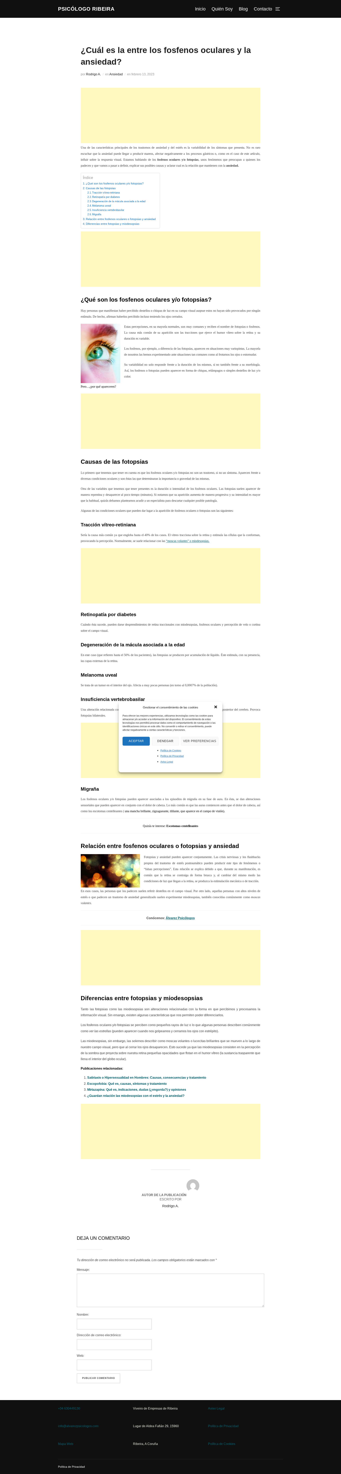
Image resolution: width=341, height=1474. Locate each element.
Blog (243, 8)
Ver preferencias (199, 741)
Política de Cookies (170, 750)
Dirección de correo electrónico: (99, 1335)
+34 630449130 (69, 1408)
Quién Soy (222, 8)
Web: (80, 1355)
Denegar (165, 741)
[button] (216, 707)
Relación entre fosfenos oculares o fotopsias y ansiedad (121, 219)
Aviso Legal (166, 761)
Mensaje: (83, 1269)
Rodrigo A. (93, 74)
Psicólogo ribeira (86, 9)
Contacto (263, 8)
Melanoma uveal (101, 205)
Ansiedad (116, 74)
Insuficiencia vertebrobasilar (108, 210)
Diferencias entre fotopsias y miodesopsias (112, 223)
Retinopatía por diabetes (106, 196)
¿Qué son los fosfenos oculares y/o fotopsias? (115, 183)
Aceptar (136, 741)
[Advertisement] (170, 115)
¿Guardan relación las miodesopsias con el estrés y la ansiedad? (136, 1095)
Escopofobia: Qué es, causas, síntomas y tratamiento (127, 1083)
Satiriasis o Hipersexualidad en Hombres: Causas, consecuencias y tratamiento (146, 1077)
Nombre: (83, 1314)
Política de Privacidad (172, 756)
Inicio (200, 8)
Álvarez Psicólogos (180, 918)
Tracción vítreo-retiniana (106, 192)
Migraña (96, 214)
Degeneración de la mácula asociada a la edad (118, 201)
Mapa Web (65, 1444)
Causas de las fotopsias (101, 188)
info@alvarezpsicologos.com (78, 1426)
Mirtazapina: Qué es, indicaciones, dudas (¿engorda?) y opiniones (136, 1089)
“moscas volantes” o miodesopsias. (187, 541)
